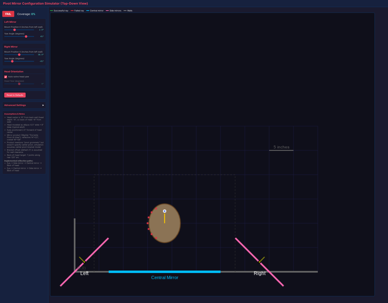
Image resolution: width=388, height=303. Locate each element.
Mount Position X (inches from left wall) (23, 27)
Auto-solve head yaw (18, 76)
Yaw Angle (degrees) (14, 33)
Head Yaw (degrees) (14, 81)
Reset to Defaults (15, 95)
